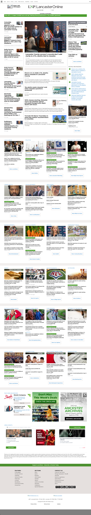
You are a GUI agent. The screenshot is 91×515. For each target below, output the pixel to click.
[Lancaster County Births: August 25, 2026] (35, 357)
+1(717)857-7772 (18, 411)
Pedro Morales (50, 197)
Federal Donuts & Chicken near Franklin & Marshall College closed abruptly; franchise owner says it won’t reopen (34, 208)
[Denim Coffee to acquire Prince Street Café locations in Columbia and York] (77, 190)
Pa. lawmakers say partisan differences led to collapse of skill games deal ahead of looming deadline (34, 161)
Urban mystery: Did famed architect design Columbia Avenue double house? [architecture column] (33, 253)
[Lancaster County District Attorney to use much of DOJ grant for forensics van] (20, 82)
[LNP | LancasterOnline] (45, 7)
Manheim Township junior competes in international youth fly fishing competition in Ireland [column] (77, 287)
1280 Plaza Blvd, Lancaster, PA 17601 (22, 409)
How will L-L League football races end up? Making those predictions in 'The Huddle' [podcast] (32, 15)
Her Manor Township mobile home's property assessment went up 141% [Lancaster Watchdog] (55, 169)
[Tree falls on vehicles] (84, 55)
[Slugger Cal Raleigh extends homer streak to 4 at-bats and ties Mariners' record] (35, 274)
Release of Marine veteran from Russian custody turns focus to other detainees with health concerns (13, 333)
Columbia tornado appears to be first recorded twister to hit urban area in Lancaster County (13, 26)
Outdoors (71, 268)
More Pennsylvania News (35, 340)
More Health (56, 253)
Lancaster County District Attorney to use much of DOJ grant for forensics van (12, 84)
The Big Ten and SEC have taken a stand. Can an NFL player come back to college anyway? (56, 282)
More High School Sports (77, 175)
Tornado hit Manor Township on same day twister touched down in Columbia (36, 117)
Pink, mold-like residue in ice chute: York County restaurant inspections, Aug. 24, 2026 (55, 371)
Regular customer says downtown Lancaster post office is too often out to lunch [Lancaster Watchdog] (56, 155)
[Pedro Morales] (56, 190)
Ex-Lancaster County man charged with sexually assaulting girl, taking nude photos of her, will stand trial (13, 210)
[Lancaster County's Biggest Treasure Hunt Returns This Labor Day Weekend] (20, 36)
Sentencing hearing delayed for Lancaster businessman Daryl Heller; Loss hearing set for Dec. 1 (13, 111)
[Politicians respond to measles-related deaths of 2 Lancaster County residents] (20, 122)
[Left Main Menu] (1, 1)
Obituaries (50, 184)
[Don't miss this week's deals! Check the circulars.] (45, 407)
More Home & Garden (35, 259)
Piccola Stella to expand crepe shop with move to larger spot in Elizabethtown (76, 203)
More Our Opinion (56, 342)
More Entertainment (13, 253)
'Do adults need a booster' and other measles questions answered (36, 88)
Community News (73, 225)
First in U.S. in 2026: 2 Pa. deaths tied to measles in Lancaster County (36, 74)
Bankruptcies (72, 351)
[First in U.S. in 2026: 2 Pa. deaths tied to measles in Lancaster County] (59, 76)
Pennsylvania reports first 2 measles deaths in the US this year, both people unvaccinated (34, 328)
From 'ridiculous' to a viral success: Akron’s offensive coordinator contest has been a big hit (56, 293)
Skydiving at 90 (72, 125)
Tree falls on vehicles (72, 55)
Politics (28, 140)
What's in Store (73, 184)
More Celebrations (34, 378)
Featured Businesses (11, 393)
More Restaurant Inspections (56, 383)
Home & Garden (31, 225)
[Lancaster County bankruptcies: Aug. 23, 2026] (77, 357)
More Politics (35, 173)
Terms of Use (47, 503)
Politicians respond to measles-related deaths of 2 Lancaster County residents (11, 125)
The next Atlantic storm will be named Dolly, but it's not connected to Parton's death (13, 328)
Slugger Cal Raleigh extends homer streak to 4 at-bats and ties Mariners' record (34, 282)
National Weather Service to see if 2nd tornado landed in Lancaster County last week (78, 97)
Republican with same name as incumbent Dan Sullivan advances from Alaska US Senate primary (13, 322)
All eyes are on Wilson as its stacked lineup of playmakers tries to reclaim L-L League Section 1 (77, 155)
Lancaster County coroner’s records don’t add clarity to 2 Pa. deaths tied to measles (44, 55)
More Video (77, 130)
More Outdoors (77, 298)
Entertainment (9, 225)
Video (70, 104)
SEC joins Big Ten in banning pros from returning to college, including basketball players (56, 287)
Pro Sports (29, 268)
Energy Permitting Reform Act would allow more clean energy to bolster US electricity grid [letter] (77, 322)
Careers (58, 503)
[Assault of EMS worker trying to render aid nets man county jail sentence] (13, 190)
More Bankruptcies (77, 379)
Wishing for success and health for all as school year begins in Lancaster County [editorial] (56, 322)
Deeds (6, 268)
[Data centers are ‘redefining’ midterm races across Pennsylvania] (35, 146)
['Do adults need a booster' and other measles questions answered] (59, 90)
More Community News (77, 253)
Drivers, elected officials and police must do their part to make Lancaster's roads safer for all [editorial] (56, 329)
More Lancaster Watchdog (56, 175)
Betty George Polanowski (53, 200)
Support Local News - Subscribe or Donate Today (45, 465)
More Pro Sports (35, 298)
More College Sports (56, 299)
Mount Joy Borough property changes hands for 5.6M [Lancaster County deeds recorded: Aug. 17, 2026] (13, 287)
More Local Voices (13, 383)
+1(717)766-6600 (18, 399)
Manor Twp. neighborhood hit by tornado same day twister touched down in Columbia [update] (75, 45)
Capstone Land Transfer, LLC (19, 407)
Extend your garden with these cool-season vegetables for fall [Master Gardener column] (34, 240)
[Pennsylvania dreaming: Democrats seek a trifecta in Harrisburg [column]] (13, 357)
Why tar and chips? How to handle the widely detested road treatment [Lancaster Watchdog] (56, 162)
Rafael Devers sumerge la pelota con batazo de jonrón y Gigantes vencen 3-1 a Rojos (34, 292)
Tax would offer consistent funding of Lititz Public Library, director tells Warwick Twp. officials (77, 239)
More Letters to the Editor (77, 339)
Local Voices (8, 351)
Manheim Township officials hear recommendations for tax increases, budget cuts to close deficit (12, 97)
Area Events (8, 425)
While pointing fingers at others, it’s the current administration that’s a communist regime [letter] (76, 333)
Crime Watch (8, 184)
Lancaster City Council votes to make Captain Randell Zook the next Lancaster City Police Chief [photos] (76, 33)
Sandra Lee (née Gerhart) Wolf (54, 203)
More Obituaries (56, 208)
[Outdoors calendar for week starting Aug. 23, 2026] (77, 274)
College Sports (52, 268)
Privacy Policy (34, 503)
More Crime (13, 216)
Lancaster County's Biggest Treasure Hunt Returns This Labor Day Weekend (12, 40)
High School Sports (74, 140)
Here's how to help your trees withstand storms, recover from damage (32, 246)
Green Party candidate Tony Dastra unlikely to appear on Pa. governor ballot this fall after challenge (33, 167)
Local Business (30, 184)
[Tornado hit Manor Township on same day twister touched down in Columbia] (59, 119)
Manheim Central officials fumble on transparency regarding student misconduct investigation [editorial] (55, 336)
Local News (8, 140)
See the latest (74, 24)
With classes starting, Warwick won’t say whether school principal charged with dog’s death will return (36, 102)
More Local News (77, 61)
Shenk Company (20, 395)
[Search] (90, 1)
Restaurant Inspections (54, 351)
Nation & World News (11, 308)
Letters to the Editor (75, 308)
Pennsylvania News (32, 308)
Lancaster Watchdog (54, 140)
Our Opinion (51, 308)
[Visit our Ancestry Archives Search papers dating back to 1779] (74, 407)
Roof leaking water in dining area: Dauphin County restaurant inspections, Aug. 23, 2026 (55, 377)
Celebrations (30, 351)
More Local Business (35, 214)
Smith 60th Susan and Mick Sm (32, 368)
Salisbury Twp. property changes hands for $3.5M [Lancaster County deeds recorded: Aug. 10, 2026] (13, 293)
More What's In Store (77, 213)
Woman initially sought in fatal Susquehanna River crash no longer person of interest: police (12, 204)
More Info (22, 403)
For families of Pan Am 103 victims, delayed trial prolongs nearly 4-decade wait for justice (34, 322)
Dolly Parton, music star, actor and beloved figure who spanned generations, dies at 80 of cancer (12, 53)
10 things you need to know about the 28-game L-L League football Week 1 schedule (77, 162)
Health (49, 225)
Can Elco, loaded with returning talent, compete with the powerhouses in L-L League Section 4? (77, 169)
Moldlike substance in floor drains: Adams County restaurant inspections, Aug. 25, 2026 (56, 365)
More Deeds (14, 299)
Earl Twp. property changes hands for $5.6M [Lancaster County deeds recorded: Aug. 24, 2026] (13, 282)
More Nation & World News (13, 339)
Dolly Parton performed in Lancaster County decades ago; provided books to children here (12, 71)
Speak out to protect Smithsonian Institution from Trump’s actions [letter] (76, 328)
